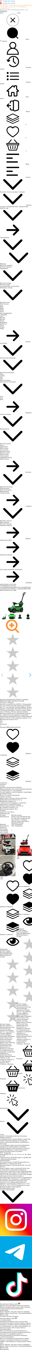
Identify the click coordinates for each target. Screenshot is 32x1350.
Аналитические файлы (7, 1337)
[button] (30, 675)
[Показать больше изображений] (13, 626)
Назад (1, 1349)
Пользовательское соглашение (14, 1151)
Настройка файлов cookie (7, 1188)
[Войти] (13, 48)
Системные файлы (5, 1320)
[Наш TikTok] (16, 1300)
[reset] (13, 20)
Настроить (10, 1316)
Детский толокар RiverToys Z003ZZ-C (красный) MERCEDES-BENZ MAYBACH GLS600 (23, 933)
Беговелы (9, 1139)
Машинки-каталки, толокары (6, 1138)
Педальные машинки (11, 1140)
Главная (2, 585)
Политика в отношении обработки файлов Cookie (13, 1147)
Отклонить (3, 1316)
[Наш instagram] (16, 1235)
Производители (10, 587)
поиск (19, 13)
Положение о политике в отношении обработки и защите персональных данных (15, 1150)
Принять (15, 1316)
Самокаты (15, 1139)
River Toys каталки (20, 587)
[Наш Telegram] (16, 1267)
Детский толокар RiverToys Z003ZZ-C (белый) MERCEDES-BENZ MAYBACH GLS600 (6, 954)
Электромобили (10, 1136)
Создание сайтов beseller (7, 1190)
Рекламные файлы (5, 1329)
